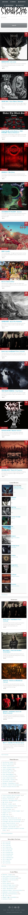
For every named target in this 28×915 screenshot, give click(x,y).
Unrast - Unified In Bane (7, 778)
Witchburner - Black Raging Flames (9, 800)
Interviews (9, 5)
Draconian (13, 584)
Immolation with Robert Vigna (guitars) (13, 351)
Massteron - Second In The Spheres (10, 825)
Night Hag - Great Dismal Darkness (9, 893)
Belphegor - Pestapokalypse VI (9, 783)
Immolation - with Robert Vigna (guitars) (12, 620)
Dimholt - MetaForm (6, 765)
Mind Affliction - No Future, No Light (10, 878)
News (14, 1)
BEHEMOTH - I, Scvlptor (8, 62)
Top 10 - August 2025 (7, 859)
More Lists (3, 866)
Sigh (12, 526)
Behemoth (13, 497)
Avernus (13, 518)
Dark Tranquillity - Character (8, 779)
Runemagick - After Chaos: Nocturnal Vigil (11, 821)
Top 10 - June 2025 (6, 863)
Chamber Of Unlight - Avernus (8, 885)
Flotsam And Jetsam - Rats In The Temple (11, 795)
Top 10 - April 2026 (6, 845)
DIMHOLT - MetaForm (8, 172)
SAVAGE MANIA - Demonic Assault (11, 430)
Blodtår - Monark (6, 816)
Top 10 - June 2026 (6, 842)
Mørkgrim (13, 536)
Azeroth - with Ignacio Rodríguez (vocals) (12, 681)
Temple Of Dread (17, 487)
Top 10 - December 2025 (7, 852)
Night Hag (13, 507)
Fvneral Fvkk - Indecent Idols (8, 886)
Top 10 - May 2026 (6, 843)
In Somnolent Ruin (15, 586)
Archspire (13, 555)
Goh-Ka (12, 528)
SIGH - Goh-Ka (5, 251)
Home (6, 1)
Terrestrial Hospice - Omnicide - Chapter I (11, 811)
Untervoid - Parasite (6, 772)
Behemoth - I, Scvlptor (7, 804)
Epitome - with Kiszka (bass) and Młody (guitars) (12, 712)
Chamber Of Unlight (15, 516)
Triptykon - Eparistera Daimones (9, 767)
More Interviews (4, 754)
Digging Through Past (7, 281)
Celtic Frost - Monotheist (7, 764)
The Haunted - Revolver (7, 781)
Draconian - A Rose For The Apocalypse (11, 785)
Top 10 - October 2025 (7, 856)
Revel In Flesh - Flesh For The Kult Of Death (11, 819)
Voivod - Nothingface (7, 769)
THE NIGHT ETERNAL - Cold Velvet (12, 391)
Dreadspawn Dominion (18, 488)
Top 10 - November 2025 (7, 854)
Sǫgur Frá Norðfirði (15, 537)
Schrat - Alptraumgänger (7, 774)
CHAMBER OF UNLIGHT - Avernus (11, 212)
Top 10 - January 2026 (7, 850)
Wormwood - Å (5, 899)
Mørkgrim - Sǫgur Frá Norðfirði (9, 897)
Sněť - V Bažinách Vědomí (8, 807)
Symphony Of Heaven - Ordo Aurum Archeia (12, 890)
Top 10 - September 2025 (7, 857)
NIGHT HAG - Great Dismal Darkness (12, 101)
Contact (20, 5)
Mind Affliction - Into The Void (8, 880)
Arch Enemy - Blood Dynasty (8, 776)
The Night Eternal (15, 545)
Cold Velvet (13, 547)
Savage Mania (14, 565)
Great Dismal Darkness (16, 508)
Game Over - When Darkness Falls (9, 818)
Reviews (23, 1)
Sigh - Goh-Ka (5, 802)
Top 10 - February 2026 (7, 849)
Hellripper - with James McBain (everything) (12, 651)
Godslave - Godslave (6, 809)
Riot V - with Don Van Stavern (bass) (13, 743)
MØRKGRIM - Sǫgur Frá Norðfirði (11, 321)
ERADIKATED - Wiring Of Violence (11, 470)
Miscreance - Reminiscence (8, 798)
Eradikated (13, 574)
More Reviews (4, 594)
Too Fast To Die (14, 557)
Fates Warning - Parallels (7, 762)
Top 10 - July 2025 (6, 861)
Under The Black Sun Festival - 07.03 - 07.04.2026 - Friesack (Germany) (12, 132)
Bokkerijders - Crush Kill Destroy (9, 892)
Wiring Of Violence (15, 576)
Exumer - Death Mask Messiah (8, 797)
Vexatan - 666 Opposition (7, 888)
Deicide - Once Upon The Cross (9, 786)
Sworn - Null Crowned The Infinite (9, 805)
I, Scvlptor (13, 499)
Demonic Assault (14, 566)
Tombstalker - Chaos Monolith (9, 826)
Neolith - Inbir (5, 814)
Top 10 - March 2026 (6, 847)
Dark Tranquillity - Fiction (7, 771)
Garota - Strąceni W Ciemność (8, 823)
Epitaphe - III (5, 812)
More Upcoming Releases (7, 833)
